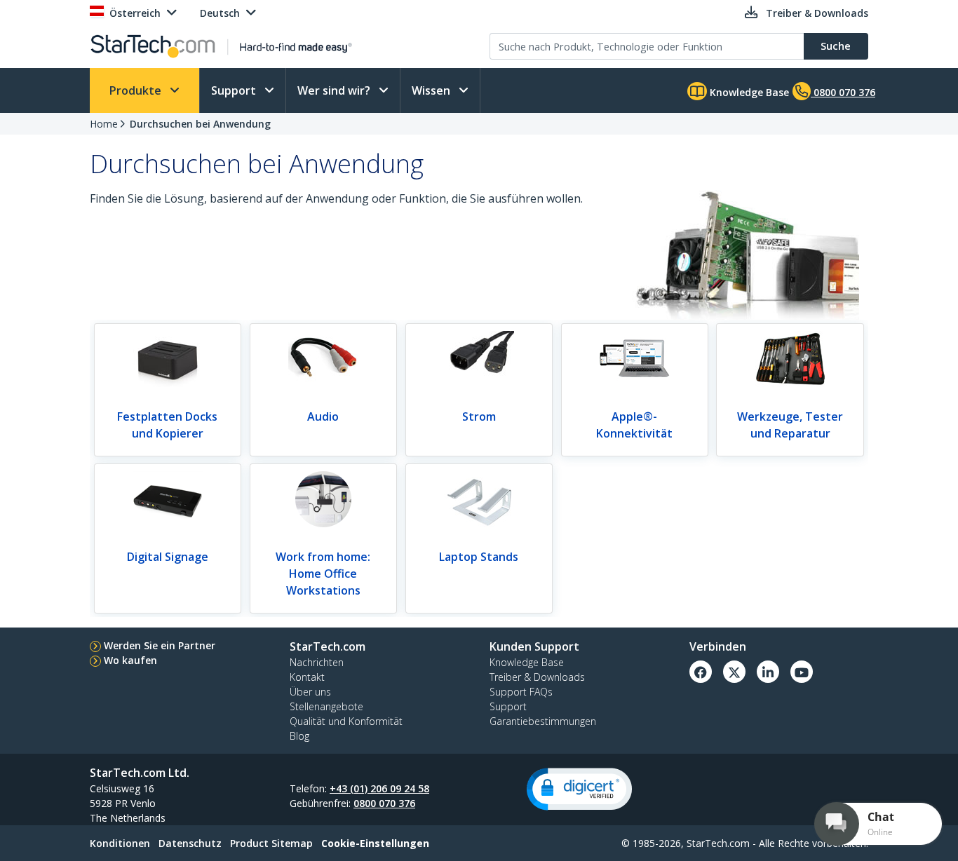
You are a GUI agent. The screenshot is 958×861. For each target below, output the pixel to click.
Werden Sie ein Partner (159, 645)
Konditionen (120, 843)
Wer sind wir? (335, 90)
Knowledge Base (748, 92)
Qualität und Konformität (346, 721)
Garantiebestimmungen (543, 721)
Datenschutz (190, 843)
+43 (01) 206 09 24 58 (379, 788)
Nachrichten (317, 662)
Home (104, 123)
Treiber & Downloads (537, 677)
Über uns (310, 691)
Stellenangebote (326, 706)
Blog (299, 736)
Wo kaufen (130, 660)
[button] (579, 789)
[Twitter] (734, 671)
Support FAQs (521, 691)
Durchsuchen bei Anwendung (200, 123)
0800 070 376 (384, 803)
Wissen (432, 90)
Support (235, 90)
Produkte (136, 90)
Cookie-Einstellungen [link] (375, 843)
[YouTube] (801, 671)
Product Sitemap (271, 843)
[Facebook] (700, 671)
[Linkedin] (768, 671)
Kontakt (307, 677)
